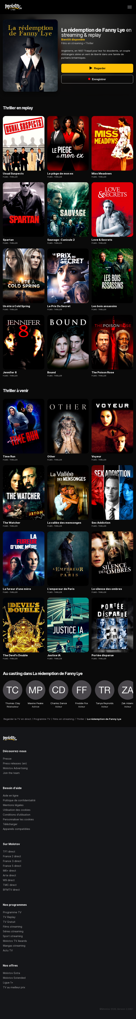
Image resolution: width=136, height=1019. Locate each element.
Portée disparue (103, 655)
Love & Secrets (102, 239)
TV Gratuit (9, 921)
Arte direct (9, 875)
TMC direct (10, 885)
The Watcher (11, 522)
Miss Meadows (102, 173)
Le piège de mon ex (60, 173)
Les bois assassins (104, 306)
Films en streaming (72, 43)
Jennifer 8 (10, 372)
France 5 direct (12, 865)
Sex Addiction (101, 522)
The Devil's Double (15, 655)
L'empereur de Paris (61, 589)
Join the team (11, 773)
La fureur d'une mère (17, 589)
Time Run (9, 456)
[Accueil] (13, 7)
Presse (7, 758)
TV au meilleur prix (14, 987)
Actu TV (8, 950)
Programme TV (12, 912)
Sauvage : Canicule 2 (61, 239)
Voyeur (96, 456)
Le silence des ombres (107, 589)
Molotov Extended (14, 977)
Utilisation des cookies (16, 809)
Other (51, 456)
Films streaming (12, 926)
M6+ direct (9, 870)
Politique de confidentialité (19, 800)
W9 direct (9, 880)
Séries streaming (13, 931)
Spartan (8, 239)
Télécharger (10, 824)
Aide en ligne (10, 795)
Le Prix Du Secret (58, 306)
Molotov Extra (11, 973)
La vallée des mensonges (64, 522)
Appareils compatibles (16, 829)
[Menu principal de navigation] (130, 7)
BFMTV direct (11, 889)
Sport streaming (13, 936)
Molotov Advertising (15, 768)
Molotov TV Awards (15, 941)
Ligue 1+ (8, 982)
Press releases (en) (15, 763)
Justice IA (54, 655)
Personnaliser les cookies (18, 819)
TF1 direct (9, 851)
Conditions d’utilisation (16, 814)
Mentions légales (13, 805)
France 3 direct (12, 861)
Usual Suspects (13, 173)
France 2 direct (12, 856)
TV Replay (9, 917)
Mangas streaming (14, 945)
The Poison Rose (103, 372)
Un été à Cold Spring (16, 306)
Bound (51, 372)
